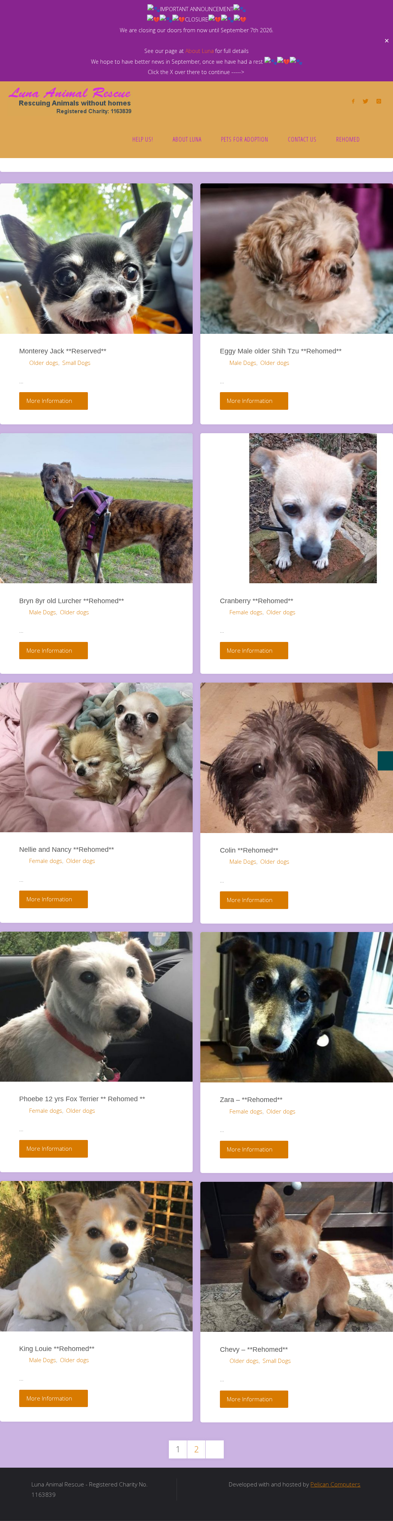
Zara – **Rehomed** (251, 1099)
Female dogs (246, 612)
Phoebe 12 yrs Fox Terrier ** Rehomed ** (82, 1099)
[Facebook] (353, 100)
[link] (377, 139)
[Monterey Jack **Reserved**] (96, 258)
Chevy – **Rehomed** (254, 1349)
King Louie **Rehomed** (56, 1348)
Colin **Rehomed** (249, 850)
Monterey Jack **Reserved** (62, 351)
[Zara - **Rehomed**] (296, 1007)
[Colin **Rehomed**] (296, 758)
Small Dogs (76, 362)
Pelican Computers (335, 1484)
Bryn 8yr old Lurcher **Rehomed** (71, 601)
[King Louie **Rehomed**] (96, 1256)
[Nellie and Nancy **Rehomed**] (96, 757)
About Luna (199, 50)
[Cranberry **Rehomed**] (296, 508)
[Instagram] (378, 100)
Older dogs (43, 362)
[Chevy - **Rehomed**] (296, 1257)
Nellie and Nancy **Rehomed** (66, 849)
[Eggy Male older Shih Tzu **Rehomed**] (296, 258)
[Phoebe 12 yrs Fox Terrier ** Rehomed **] (96, 1007)
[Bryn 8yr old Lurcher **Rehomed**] (96, 508)
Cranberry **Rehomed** (256, 601)
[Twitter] (365, 100)
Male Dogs (243, 362)
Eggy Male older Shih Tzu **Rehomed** (281, 351)
